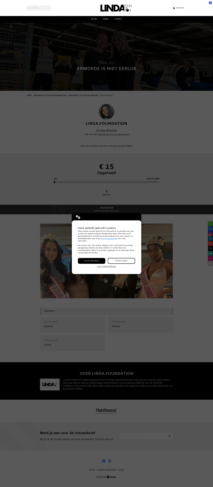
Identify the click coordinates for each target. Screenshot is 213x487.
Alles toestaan (91, 261)
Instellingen (121, 261)
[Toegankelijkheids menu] (210, 2)
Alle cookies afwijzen (106, 267)
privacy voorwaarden (108, 239)
